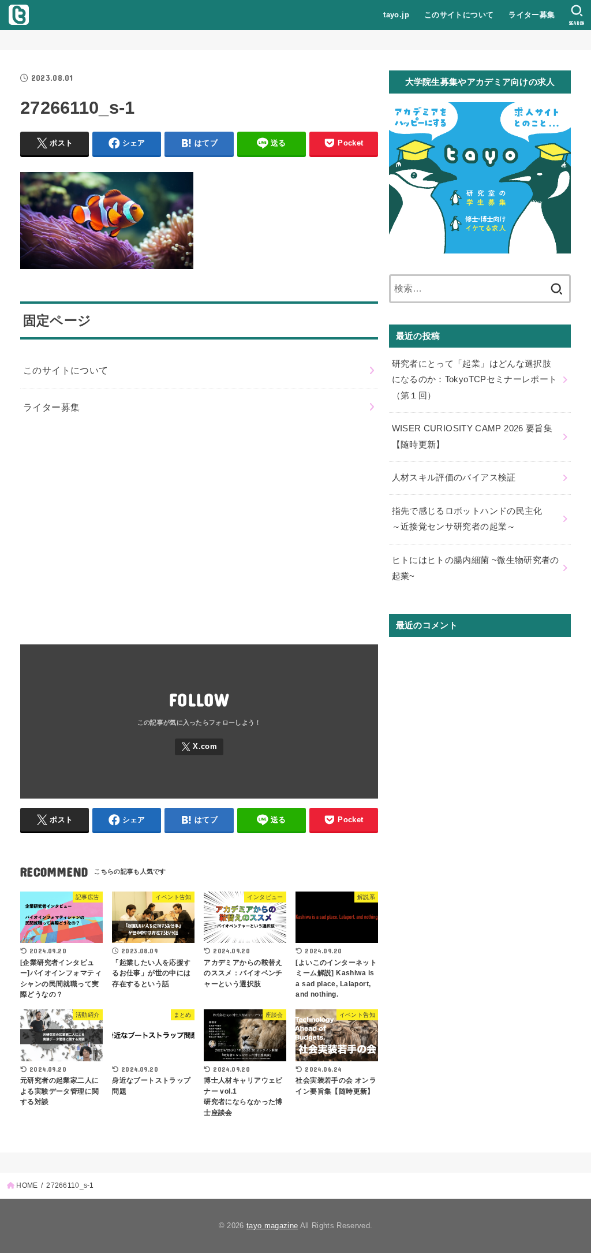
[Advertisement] (199, 530)
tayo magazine (272, 1225)
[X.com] (199, 747)
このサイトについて (459, 14)
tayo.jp (396, 14)
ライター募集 (531, 14)
